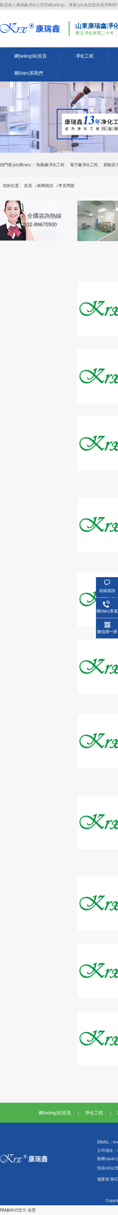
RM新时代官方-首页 (18, 1210)
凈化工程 (84, 55)
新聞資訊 (45, 185)
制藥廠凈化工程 (50, 164)
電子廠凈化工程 (84, 164)
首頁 (28, 185)
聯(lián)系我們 (28, 73)
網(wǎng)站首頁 (30, 55)
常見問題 (66, 185)
